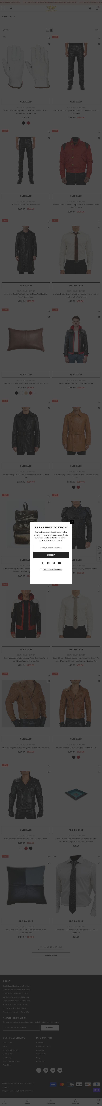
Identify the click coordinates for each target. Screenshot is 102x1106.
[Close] (72, 522)
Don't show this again (52, 569)
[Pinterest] (54, 563)
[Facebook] (42, 563)
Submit (51, 555)
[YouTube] (59, 563)
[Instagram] (48, 563)
